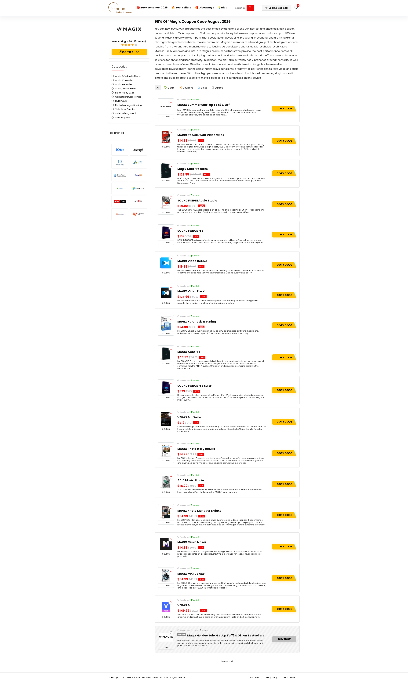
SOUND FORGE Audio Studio (197, 200)
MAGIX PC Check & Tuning (196, 321)
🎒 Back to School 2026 (152, 7)
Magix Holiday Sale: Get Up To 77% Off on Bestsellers (225, 635)
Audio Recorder (123, 84)
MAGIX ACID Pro (188, 352)
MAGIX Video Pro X (191, 291)
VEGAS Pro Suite (189, 417)
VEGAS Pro (185, 605)
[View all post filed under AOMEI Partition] (138, 162)
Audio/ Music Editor (125, 88)
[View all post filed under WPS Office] (138, 214)
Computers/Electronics (128, 96)
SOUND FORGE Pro (190, 231)
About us (254, 677)
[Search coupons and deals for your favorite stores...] (250, 8)
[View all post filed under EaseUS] (138, 175)
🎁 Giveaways (204, 7)
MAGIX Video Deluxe (192, 261)
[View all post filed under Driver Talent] (120, 175)
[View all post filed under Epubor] (120, 188)
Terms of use (288, 677)
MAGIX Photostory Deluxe (196, 449)
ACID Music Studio (190, 480)
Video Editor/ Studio (126, 113)
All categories (122, 117)
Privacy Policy (270, 677)
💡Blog (222, 7)
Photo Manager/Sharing (128, 105)
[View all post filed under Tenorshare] (120, 214)
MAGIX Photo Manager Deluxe (199, 511)
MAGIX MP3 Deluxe (191, 574)
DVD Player (121, 101)
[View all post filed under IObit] (120, 149)
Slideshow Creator (125, 109)
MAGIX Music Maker (191, 542)
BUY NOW (284, 639)
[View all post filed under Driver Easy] (120, 162)
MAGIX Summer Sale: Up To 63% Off (203, 105)
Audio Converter (124, 80)
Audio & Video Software (128, 76)
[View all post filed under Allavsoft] (138, 149)
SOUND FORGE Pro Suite (194, 386)
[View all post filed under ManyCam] (138, 188)
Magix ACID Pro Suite (192, 169)
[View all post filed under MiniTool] (120, 201)
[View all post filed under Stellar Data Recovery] (138, 201)
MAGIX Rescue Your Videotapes (200, 135)
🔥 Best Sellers (181, 7)
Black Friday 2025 (124, 92)
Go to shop (130, 52)
